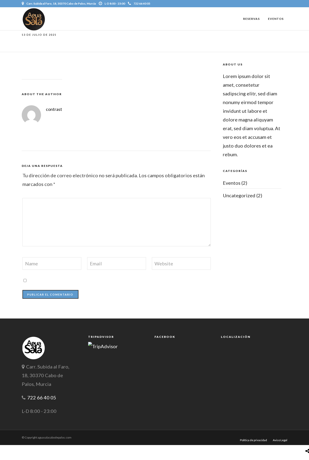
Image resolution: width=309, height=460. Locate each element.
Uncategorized (239, 195)
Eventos (276, 19)
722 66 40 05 (141, 3)
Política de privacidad (253, 440)
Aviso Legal (280, 440)
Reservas (251, 19)
